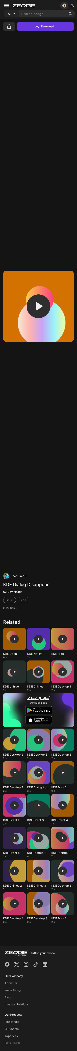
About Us (11, 983)
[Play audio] (38, 306)
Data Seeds (12, 1043)
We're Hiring (13, 990)
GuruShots (12, 1028)
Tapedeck (11, 1036)
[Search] (70, 14)
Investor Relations (17, 1004)
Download (47, 26)
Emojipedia (12, 1021)
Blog (8, 997)
